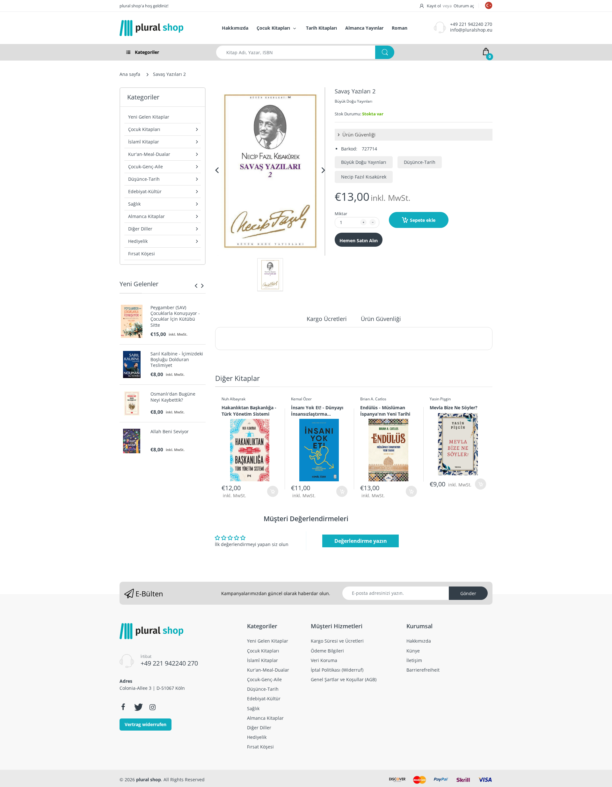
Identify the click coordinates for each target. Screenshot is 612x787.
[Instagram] (152, 707)
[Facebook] (123, 707)
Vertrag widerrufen (145, 724)
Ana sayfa (130, 74)
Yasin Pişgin (440, 399)
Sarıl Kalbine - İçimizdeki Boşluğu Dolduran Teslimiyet (176, 359)
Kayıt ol (434, 6)
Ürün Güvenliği (358, 134)
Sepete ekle (422, 220)
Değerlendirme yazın (360, 540)
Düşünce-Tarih (419, 162)
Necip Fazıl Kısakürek (363, 177)
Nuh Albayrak (233, 399)
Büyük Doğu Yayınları (353, 101)
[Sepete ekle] (272, 491)
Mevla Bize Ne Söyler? (453, 407)
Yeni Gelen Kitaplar (148, 117)
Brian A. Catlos (373, 399)
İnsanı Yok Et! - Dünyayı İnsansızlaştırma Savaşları (317, 410)
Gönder (468, 593)
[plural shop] (164, 28)
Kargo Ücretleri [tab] (327, 319)
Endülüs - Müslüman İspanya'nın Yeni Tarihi (385, 410)
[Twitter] (137, 707)
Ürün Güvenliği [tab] (381, 319)
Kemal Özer (301, 399)
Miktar (341, 213)
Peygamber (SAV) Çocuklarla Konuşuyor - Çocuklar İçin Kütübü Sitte (175, 316)
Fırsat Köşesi (141, 254)
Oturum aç (464, 6)
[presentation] (196, 285)
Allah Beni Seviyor (169, 431)
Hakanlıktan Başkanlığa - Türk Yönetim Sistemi (249, 410)
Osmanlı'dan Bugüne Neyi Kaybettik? (172, 397)
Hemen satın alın (358, 240)
